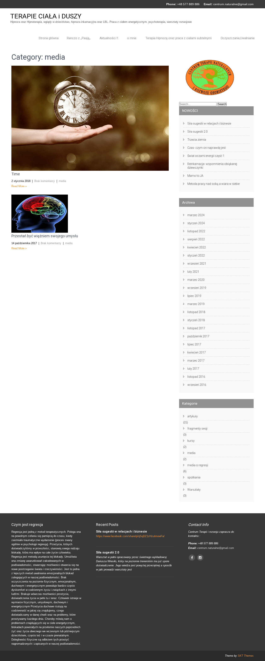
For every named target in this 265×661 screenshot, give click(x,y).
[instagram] (200, 557)
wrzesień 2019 (196, 287)
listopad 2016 (196, 376)
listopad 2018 (196, 312)
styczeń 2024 (196, 223)
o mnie (131, 38)
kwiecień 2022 (196, 247)
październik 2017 (198, 336)
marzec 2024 (196, 215)
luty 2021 (193, 271)
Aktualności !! (109, 38)
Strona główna (49, 38)
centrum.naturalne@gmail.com (233, 4)
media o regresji (197, 465)
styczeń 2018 (196, 320)
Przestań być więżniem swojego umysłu (44, 236)
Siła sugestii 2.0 (197, 131)
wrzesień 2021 (196, 263)
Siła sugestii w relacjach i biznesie (209, 123)
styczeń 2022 (196, 255)
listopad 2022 (196, 231)
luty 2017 (193, 368)
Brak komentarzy (44, 181)
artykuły (192, 416)
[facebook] (192, 557)
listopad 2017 (196, 328)
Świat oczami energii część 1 (205, 155)
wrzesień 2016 (196, 384)
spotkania (193, 477)
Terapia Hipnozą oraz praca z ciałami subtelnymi (179, 38)
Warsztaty (194, 489)
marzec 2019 (196, 304)
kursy (191, 440)
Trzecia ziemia (196, 139)
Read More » (19, 186)
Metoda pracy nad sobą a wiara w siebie (213, 183)
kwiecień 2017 (196, 352)
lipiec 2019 (194, 296)
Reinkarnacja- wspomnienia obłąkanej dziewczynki (212, 165)
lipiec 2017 (194, 344)
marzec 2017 (196, 360)
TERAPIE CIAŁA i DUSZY (45, 16)
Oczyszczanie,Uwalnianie (238, 38)
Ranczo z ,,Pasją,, (78, 38)
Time (15, 174)
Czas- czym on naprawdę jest (206, 147)
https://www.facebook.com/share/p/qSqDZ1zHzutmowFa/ (130, 536)
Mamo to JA (195, 175)
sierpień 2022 (196, 239)
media (62, 181)
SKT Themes (246, 655)
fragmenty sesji (197, 428)
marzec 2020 (196, 279)
